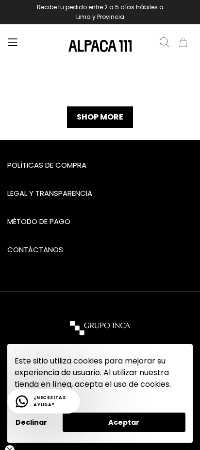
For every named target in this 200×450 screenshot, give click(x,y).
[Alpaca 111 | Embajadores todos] (100, 46)
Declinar (31, 422)
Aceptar (123, 422)
